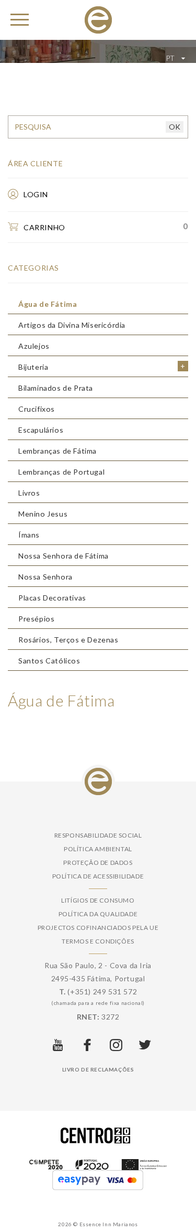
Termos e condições (98, 941)
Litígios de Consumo (97, 900)
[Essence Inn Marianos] (98, 19)
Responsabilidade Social (98, 835)
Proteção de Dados (97, 862)
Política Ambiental (98, 849)
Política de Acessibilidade (98, 876)
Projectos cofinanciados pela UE (98, 927)
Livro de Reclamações (98, 1069)
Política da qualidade (98, 914)
